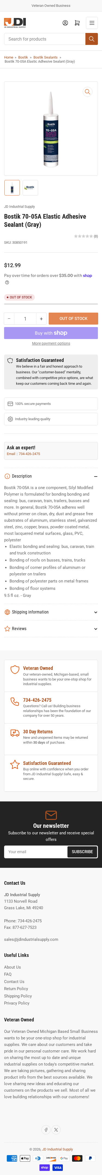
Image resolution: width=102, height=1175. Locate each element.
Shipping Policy (18, 996)
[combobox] (51, 39)
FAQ (7, 974)
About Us (12, 967)
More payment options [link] (51, 343)
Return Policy (16, 988)
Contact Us (14, 981)
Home (8, 57)
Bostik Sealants (45, 57)
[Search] (92, 39)
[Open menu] (92, 23)
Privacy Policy (16, 1003)
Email (11, 454)
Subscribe (82, 851)
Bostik (23, 57)
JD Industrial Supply (19, 207)
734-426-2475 (29, 454)
